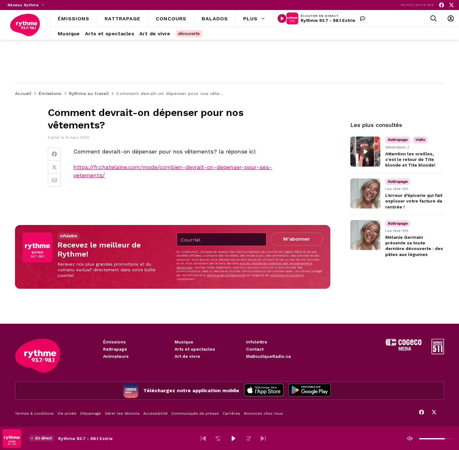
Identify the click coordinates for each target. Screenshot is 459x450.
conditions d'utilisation (287, 275)
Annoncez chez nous (263, 413)
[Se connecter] (450, 18)
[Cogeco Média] (404, 349)
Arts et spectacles (195, 349)
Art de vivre (187, 356)
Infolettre (256, 341)
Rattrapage (115, 349)
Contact (255, 349)
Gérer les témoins (122, 413)
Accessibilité (155, 413)
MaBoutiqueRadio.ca (268, 356)
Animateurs (116, 356)
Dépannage (90, 413)
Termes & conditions (34, 413)
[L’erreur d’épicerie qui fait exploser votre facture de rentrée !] (365, 193)
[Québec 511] (438, 353)
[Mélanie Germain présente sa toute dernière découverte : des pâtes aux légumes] (365, 235)
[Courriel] (54, 180)
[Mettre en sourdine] (409, 438)
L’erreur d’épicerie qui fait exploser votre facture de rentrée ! (413, 201)
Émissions (114, 341)
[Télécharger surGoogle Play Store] (310, 391)
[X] (451, 5)
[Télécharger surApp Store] (264, 391)
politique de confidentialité (226, 275)
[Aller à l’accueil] (25, 25)
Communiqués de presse (195, 413)
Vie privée (66, 413)
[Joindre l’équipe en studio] (362, 18)
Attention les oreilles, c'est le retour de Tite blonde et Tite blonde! (410, 159)
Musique (184, 341)
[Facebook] (441, 5)
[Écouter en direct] (282, 18)
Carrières (231, 413)
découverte (189, 33)
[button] (203, 438)
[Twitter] (54, 167)
